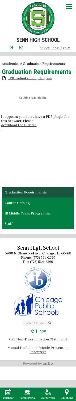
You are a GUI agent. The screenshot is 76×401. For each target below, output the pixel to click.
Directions (66, 397)
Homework (48, 397)
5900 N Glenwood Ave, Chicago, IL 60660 (38, 253)
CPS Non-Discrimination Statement (38, 339)
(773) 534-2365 (44, 257)
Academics (10, 63)
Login (38, 331)
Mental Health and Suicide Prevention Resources (38, 349)
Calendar (8, 397)
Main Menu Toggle (69, 6)
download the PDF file (19, 125)
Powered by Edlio (38, 363)
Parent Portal (27, 397)
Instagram (10, 47)
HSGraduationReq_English (30, 78)
